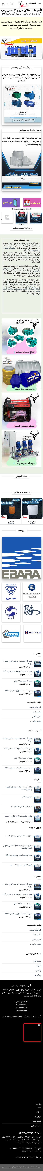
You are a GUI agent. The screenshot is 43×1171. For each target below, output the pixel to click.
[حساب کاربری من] (7, 4)
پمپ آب (31, 286)
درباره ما (38, 1167)
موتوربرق (18, 288)
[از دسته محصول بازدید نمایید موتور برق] (21, 217)
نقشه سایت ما (35, 721)
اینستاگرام (37, 961)
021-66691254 (21, 1007)
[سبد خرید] (3, 4)
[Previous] (41, 219)
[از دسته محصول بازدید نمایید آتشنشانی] (36, 217)
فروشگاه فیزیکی (17, 1167)
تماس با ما (37, 711)
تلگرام (39, 965)
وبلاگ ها (38, 975)
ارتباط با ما (26, 1167)
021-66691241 (21, 1010)
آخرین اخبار (36, 716)
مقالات (33, 1167)
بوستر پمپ (36, 1121)
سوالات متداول (6, 1167)
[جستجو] (12, 4)
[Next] (2, 219)
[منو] (39, 4)
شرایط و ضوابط (35, 707)
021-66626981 (21, 1004)
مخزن (33, 284)
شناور (25, 288)
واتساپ (38, 970)
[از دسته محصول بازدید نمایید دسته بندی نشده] (7, 217)
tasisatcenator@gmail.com (12, 1016)
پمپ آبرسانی (36, 1125)
